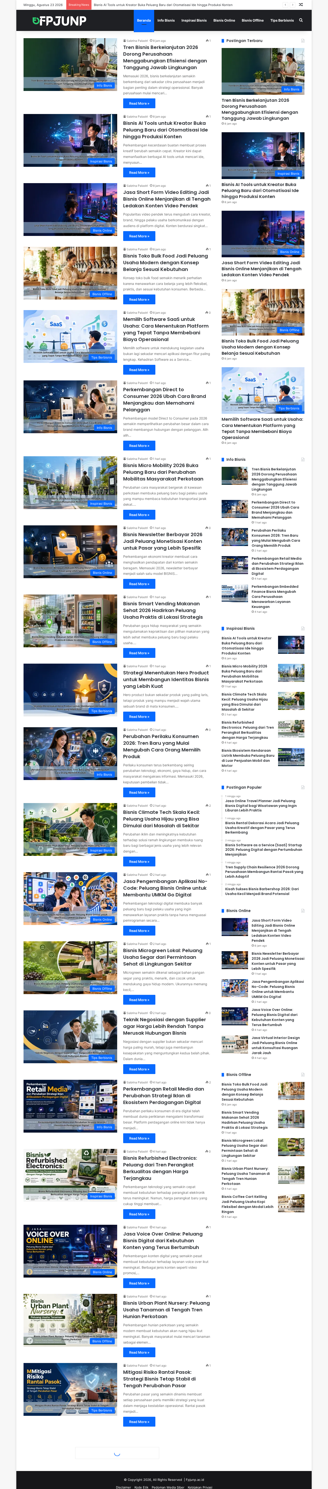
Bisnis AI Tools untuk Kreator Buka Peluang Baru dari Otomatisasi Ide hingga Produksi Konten (165, 130)
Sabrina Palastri (137, 40)
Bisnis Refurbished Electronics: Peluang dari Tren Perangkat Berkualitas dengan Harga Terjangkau (160, 1168)
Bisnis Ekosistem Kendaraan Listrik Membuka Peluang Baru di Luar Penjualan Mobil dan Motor (248, 758)
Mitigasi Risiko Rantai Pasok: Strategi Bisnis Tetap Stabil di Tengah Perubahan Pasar (159, 1379)
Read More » (139, 103)
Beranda (144, 20)
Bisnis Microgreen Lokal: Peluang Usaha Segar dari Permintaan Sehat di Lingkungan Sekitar (162, 957)
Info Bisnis (166, 20)
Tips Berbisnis (282, 20)
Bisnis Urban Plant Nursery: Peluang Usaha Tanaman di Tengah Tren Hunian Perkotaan (166, 1310)
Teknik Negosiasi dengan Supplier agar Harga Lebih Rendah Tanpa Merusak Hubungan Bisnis (164, 1026)
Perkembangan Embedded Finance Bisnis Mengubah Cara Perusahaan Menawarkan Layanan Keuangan (166, 1448)
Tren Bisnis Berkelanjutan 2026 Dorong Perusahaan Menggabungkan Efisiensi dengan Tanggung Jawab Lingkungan (165, 57)
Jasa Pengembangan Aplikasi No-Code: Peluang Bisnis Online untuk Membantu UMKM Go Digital (165, 888)
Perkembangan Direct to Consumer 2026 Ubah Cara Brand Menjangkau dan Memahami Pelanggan (164, 399)
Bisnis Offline (253, 20)
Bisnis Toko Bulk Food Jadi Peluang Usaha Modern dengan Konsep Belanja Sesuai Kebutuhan (165, 262)
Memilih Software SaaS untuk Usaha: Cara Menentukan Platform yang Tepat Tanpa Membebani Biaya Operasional (166, 329)
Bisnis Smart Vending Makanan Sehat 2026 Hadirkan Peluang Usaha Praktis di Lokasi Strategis (163, 610)
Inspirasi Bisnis (194, 20)
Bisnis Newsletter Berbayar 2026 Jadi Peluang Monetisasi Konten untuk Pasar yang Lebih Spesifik (162, 541)
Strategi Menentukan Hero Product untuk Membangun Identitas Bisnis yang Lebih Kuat (166, 679)
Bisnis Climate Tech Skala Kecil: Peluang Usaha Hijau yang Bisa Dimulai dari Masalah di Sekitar (161, 819)
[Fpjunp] (60, 20)
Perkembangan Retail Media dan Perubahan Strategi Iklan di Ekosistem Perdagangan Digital (163, 1096)
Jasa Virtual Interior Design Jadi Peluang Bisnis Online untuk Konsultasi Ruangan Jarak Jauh (276, 1045)
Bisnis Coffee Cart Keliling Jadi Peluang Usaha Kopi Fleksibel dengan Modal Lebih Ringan (247, 1204)
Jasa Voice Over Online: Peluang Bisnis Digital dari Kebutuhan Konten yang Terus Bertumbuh (163, 1241)
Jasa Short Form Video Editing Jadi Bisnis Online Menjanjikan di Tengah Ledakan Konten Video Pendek (170, 5)
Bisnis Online (224, 20)
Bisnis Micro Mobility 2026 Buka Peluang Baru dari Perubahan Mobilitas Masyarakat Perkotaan (163, 472)
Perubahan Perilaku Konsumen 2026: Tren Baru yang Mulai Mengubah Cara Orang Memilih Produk (161, 746)
